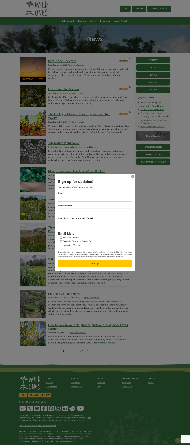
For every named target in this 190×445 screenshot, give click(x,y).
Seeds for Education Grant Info (77, 241)
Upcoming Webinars (72, 245)
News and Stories (71, 237)
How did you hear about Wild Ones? (75, 218)
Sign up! (95, 263)
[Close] (132, 176)
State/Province (65, 206)
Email (60, 193)
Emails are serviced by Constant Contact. (110, 256)
